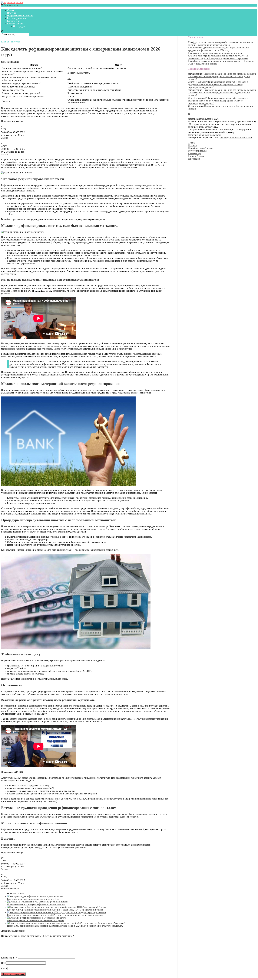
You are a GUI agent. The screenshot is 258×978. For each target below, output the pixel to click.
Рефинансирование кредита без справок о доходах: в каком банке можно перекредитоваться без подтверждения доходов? (222, 76)
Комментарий (9, 957)
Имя (3, 963)
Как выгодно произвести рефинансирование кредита (215, 53)
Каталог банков (15, 23)
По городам (19, 26)
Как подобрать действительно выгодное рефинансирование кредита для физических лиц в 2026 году (218, 49)
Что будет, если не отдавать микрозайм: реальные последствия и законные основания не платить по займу (221, 43)
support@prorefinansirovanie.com (236, 137)
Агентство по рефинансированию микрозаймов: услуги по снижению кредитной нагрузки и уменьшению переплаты (218, 57)
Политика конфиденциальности (204, 135)
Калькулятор (13, 21)
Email (4, 968)
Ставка (10, 10)
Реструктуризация (16, 18)
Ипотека (11, 13)
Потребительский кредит (20, 15)
